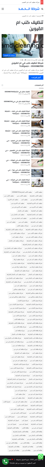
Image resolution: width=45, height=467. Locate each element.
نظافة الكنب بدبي (37, 443)
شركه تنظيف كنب (37, 353)
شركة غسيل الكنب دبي (19, 315)
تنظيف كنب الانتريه (13, 199)
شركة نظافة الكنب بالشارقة (16, 323)
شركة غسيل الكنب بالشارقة (16, 312)
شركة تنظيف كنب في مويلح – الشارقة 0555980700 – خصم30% (17, 122)
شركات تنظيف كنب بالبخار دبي (13, 248)
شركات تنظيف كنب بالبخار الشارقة (32, 244)
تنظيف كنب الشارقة (36, 211)
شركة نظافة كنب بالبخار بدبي (13, 338)
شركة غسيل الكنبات (23, 300)
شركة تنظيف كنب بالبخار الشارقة (16, 274)
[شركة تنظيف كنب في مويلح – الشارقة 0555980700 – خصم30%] (37, 124)
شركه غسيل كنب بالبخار (35, 379)
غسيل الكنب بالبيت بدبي (17, 409)
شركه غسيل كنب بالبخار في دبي (33, 387)
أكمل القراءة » (36, 77)
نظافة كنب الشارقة (28, 446)
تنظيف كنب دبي (11, 222)
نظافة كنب (39, 446)
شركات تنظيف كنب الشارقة (34, 241)
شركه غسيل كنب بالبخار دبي (15, 383)
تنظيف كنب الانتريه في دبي (19, 207)
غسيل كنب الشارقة (13, 420)
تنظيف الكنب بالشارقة (36, 196)
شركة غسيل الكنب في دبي (34, 319)
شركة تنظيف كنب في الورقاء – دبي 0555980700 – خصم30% (18, 161)
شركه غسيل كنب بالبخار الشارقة (17, 379)
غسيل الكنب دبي (9, 416)
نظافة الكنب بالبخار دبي (19, 435)
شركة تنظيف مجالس (19, 289)
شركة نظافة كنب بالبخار (18, 334)
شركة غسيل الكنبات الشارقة (34, 304)
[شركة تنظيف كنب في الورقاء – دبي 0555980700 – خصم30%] (37, 163)
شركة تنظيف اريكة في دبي (19, 267)
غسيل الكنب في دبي (36, 420)
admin (40, 60)
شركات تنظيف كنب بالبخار (16, 241)
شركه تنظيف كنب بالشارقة (34, 357)
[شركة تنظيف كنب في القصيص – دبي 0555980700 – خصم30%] (37, 153)
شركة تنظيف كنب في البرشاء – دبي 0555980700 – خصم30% (18, 181)
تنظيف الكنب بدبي (22, 196)
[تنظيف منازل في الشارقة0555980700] (37, 94)
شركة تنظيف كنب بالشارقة (13, 282)
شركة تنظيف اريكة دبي (36, 267)
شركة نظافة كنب (19, 330)
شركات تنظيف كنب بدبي (35, 256)
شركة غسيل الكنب (37, 300)
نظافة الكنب (25, 428)
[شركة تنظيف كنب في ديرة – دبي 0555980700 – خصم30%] (37, 173)
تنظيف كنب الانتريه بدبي (17, 203)
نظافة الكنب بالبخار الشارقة (20, 431)
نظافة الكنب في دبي (11, 443)
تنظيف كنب (24, 199)
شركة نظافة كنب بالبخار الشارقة (33, 338)
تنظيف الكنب (38, 192)
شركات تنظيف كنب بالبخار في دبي (32, 252)
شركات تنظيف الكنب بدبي (35, 233)
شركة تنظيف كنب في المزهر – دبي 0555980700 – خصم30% (18, 142)
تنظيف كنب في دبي (36, 226)
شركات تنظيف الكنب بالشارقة (14, 229)
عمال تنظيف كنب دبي (36, 401)
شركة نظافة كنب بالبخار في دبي (14, 342)
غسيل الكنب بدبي (22, 416)
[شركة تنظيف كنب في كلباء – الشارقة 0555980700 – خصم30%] (37, 114)
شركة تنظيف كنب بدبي (36, 285)
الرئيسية (39, 16)
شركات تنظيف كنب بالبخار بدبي (33, 248)
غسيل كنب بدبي (23, 424)
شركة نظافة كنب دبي (36, 349)
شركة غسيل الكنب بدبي (35, 315)
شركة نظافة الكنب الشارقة (34, 323)
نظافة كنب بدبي (38, 450)
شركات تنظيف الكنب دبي (18, 233)
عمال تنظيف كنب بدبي (18, 398)
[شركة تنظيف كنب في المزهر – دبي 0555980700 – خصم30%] (37, 143)
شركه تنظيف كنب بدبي (18, 357)
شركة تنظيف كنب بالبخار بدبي (34, 278)
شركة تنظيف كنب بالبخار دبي (15, 278)
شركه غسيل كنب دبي (21, 390)
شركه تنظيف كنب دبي (36, 360)
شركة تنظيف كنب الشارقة (22, 270)
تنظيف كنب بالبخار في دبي (19, 218)
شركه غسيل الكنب (37, 364)
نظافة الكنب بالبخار (36, 431)
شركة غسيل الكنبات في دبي (18, 308)
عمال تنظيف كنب (20, 394)
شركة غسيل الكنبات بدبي (16, 304)
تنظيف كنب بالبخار (23, 211)
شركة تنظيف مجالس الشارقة (34, 293)
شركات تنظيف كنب (17, 237)
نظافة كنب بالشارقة (14, 446)
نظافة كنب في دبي (14, 450)
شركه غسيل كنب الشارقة (22, 375)
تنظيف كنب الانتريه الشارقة (34, 203)
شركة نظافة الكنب (19, 319)
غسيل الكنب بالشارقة (36, 416)
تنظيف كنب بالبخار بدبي (17, 214)
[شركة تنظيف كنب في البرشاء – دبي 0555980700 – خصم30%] (37, 183)
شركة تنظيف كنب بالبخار (35, 274)
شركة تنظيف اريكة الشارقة (34, 263)
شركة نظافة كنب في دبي (20, 349)
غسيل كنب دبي (12, 424)
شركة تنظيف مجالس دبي (35, 297)
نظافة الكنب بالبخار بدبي (35, 435)
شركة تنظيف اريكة (19, 259)
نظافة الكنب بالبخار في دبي (34, 439)
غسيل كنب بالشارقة (36, 424)
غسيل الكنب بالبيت (22, 405)
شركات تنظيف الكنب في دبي (34, 237)
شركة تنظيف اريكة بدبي (17, 263)
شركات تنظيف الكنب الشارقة (34, 229)
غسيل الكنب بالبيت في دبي (18, 413)
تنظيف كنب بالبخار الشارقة (34, 214)
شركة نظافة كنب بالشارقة (35, 345)
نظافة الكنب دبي (25, 443)
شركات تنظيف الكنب (22, 226)
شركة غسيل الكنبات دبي (35, 308)
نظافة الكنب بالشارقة (18, 439)
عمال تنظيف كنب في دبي (20, 401)
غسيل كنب (25, 420)
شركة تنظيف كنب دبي (20, 285)
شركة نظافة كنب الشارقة (35, 334)
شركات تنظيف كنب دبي (19, 256)
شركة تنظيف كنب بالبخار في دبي (33, 282)
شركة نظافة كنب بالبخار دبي (34, 342)
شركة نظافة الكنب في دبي (35, 330)
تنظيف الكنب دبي (9, 196)
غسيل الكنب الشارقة (36, 405)
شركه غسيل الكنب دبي (35, 372)
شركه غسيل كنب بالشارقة (14, 387)
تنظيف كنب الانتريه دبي (36, 207)
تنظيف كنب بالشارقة (36, 222)
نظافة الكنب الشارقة (13, 428)
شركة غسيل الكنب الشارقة (34, 312)
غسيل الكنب (6, 401)
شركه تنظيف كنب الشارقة (22, 353)
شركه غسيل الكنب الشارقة (21, 364)
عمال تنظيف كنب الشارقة (35, 398)
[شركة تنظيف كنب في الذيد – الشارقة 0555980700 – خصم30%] (37, 134)
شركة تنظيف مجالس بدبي (16, 293)
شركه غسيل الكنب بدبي (17, 368)
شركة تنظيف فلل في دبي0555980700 (17, 101)
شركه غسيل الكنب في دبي (19, 372)
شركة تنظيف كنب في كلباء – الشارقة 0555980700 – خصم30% (17, 112)
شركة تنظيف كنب (37, 270)
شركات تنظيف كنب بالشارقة (12, 252)
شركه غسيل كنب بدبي (36, 390)
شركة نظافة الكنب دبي (20, 327)
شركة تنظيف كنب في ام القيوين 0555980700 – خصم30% (27, 64)
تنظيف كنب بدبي (23, 222)
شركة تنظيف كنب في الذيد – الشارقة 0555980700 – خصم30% (17, 132)
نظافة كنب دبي (26, 450)
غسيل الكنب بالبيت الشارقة (34, 409)
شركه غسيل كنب (37, 375)
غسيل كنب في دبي (37, 428)
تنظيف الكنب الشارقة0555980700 (22, 192)
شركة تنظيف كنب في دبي (35, 289)
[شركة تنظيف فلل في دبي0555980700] (37, 104)
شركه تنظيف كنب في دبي (20, 360)
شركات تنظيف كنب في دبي (34, 259)
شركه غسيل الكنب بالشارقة (34, 368)
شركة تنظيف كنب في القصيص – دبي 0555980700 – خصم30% (19, 2)
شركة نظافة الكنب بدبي (35, 327)
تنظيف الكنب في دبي (36, 199)
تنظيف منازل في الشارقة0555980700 (17, 91)
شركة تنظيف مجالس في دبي (17, 297)
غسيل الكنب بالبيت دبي (35, 413)
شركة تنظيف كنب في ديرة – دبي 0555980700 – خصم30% (19, 171)
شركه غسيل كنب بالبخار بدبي (34, 383)
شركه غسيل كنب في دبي (35, 394)
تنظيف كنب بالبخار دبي (36, 218)
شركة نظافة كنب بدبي (18, 345)
